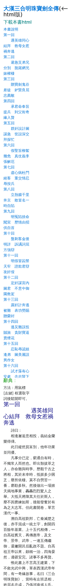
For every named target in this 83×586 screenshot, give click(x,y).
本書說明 (10, 29)
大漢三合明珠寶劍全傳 (31, 8)
